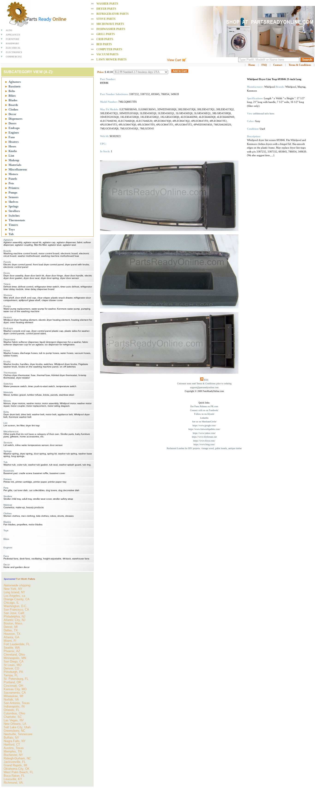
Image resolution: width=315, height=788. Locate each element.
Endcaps (14, 128)
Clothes (13, 109)
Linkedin (204, 418)
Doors (12, 123)
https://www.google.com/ (204, 425)
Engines (14, 132)
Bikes (12, 95)
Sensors (13, 197)
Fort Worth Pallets (25, 579)
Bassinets (15, 86)
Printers (14, 188)
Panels (13, 178)
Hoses (12, 146)
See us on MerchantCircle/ (204, 421)
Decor (12, 114)
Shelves (13, 201)
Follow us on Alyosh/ (204, 414)
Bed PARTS (104, 44)
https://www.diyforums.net (204, 437)
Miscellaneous (18, 169)
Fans (12, 137)
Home (251, 64)
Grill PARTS (105, 34)
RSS (206, 380)
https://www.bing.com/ (204, 444)
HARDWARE (12, 43)
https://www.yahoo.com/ (204, 433)
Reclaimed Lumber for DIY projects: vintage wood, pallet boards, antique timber (204, 448)
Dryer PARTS (106, 8)
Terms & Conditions (300, 64)
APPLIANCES (13, 34)
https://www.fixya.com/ (204, 440)
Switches (14, 215)
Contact (277, 64)
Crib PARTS (104, 39)
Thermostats (17, 220)
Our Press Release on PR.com (204, 406)
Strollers (14, 211)
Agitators (15, 82)
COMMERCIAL (14, 56)
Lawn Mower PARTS (111, 59)
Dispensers (15, 118)
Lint (11, 155)
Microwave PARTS (110, 24)
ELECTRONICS (14, 52)
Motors (13, 174)
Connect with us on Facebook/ (204, 410)
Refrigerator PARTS (112, 13)
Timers (13, 225)
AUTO (9, 30)
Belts (12, 91)
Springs (13, 206)
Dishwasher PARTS (110, 29)
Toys (12, 229)
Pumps (13, 192)
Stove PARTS (106, 19)
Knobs (13, 151)
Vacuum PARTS (107, 54)
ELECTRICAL (13, 48)
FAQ (264, 64)
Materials (15, 165)
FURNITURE (12, 39)
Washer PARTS (107, 3)
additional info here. (264, 113)
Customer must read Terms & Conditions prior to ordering (204, 383)
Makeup (14, 160)
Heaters (14, 141)
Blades (13, 100)
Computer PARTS (109, 49)
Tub (11, 234)
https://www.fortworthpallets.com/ (204, 429)
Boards (13, 105)
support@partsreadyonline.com (204, 387)
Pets (11, 183)
